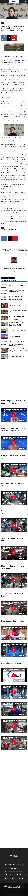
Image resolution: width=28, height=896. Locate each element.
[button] (2, 1)
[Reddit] (24, 875)
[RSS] (5, 878)
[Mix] (17, 875)
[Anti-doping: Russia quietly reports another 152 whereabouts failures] (4, 285)
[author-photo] (14, 263)
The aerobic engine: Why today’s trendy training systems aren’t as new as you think (17, 350)
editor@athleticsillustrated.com (16, 871)
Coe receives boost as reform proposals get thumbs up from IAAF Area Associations (20, 250)
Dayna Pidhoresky (12, 60)
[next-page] (4, 361)
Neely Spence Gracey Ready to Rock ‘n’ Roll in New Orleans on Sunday (7, 249)
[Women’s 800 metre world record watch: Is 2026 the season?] (4, 336)
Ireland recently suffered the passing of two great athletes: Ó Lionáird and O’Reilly (17, 356)
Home (2, 20)
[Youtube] (22, 878)
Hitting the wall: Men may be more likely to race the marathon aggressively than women (16, 324)
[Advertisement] (14, 381)
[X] (18, 272)
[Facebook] (10, 272)
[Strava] (15, 878)
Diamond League (4, 338)
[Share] (8, 878)
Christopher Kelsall (5, 32)
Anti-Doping (3, 287)
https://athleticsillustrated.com (14, 266)
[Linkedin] (15, 272)
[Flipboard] (6, 875)
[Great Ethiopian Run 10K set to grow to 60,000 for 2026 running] (4, 305)
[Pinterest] (20, 875)
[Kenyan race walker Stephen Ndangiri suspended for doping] (4, 291)
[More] (19, 38)
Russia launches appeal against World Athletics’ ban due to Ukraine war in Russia (17, 330)
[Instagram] (13, 272)
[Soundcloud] (12, 878)
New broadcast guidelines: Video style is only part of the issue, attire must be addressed (17, 318)
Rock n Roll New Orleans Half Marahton (9, 229)
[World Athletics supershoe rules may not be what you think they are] (4, 312)
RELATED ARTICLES (8, 278)
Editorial (5, 20)
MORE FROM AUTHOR (9, 280)
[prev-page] (2, 361)
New (14, 227)
